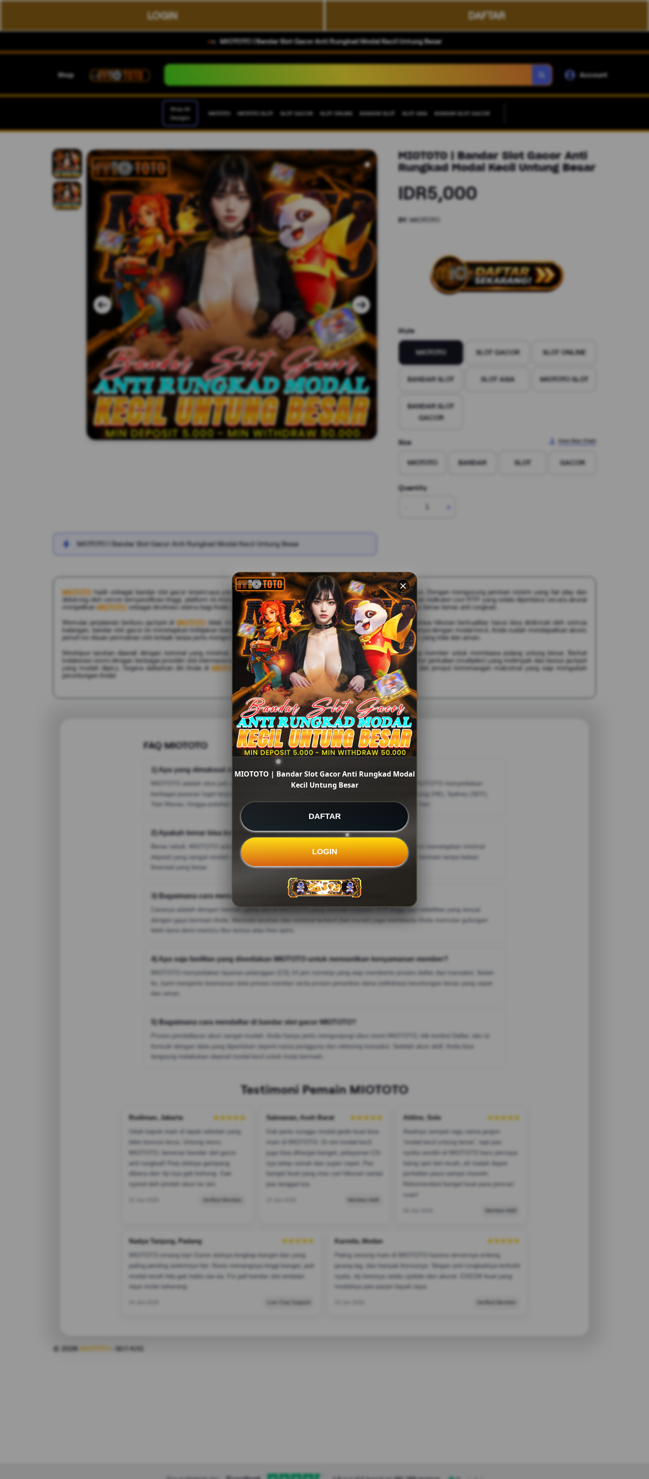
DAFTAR (325, 816)
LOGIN (324, 851)
